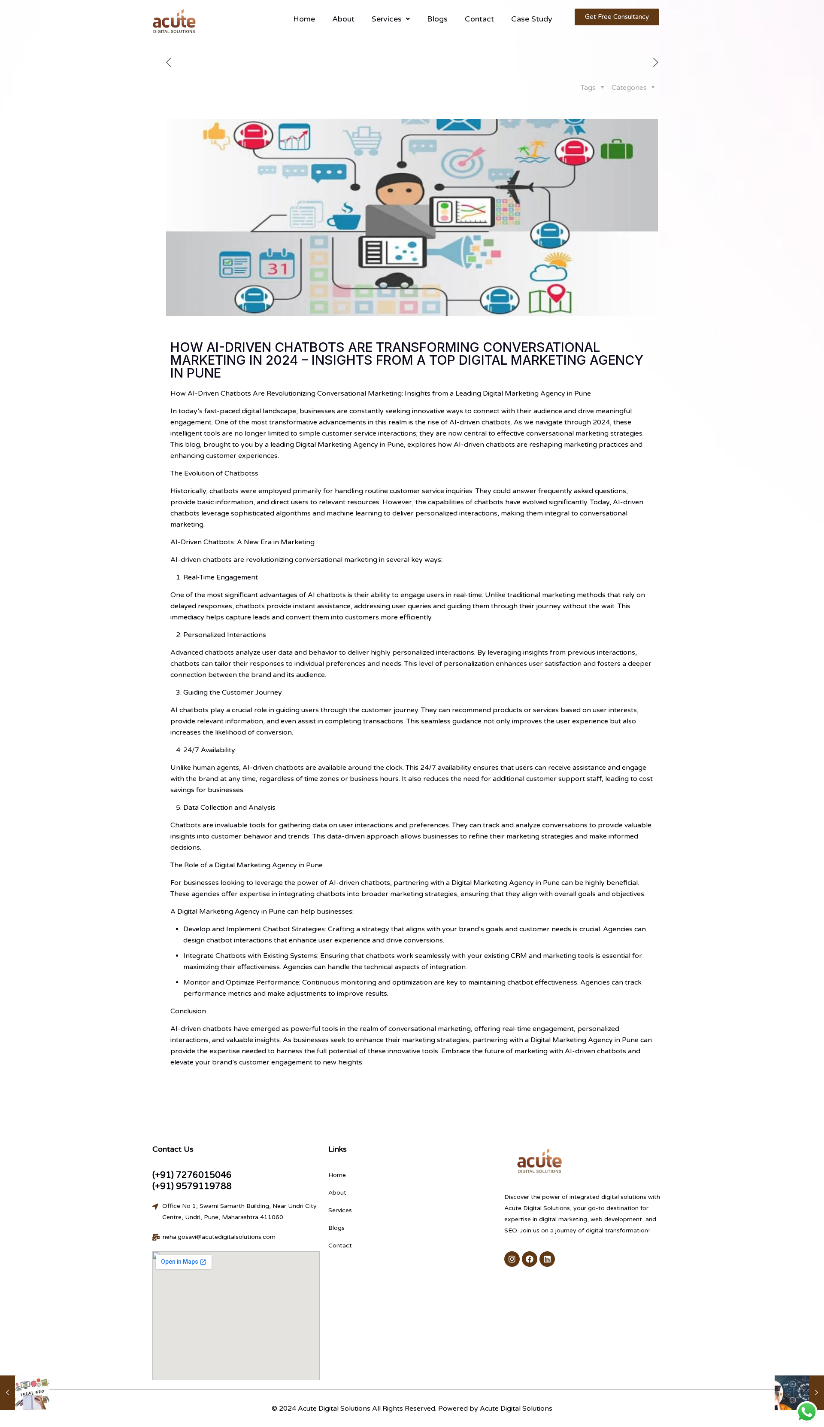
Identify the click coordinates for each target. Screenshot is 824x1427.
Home (304, 19)
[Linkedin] (547, 1259)
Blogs (437, 19)
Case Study (531, 19)
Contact (479, 19)
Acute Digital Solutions (516, 1408)
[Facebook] (529, 1259)
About (343, 19)
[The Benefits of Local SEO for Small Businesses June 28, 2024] (24, 1392)
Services (387, 19)
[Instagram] (512, 1259)
